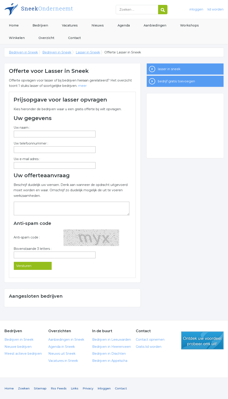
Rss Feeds (59, 388)
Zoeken (24, 388)
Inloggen (104, 388)
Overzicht (46, 38)
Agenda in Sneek (61, 347)
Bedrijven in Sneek (60, 9)
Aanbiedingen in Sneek (66, 340)
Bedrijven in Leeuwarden (111, 340)
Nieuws (98, 25)
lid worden (216, 9)
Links (74, 388)
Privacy (88, 388)
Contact (74, 38)
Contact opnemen (150, 340)
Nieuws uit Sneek (61, 354)
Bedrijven (40, 25)
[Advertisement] (185, 126)
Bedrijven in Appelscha (109, 361)
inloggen (196, 9)
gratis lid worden (202, 340)
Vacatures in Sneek (63, 361)
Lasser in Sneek (88, 52)
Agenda (124, 25)
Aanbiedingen (155, 25)
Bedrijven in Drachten (109, 354)
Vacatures (70, 25)
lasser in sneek (169, 69)
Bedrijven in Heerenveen (111, 347)
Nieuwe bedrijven (18, 347)
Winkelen (17, 38)
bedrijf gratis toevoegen (176, 81)
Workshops (189, 25)
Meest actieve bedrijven (23, 354)
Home (14, 25)
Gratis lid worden (148, 347)
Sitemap (40, 388)
